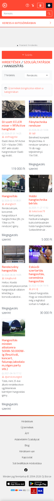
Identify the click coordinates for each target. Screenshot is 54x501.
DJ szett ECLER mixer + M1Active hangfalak (13, 125)
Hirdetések (11, 62)
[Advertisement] (27, 35)
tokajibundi (10, 278)
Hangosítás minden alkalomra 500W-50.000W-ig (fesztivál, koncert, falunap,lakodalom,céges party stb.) (13, 354)
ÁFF (27, 433)
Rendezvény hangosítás (10, 268)
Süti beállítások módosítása (27, 463)
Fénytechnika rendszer (38, 123)
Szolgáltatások (37, 62)
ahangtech (10, 204)
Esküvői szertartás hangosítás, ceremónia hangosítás (37, 274)
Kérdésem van (27, 451)
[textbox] (37, 75)
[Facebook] (25, 470)
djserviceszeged (13, 376)
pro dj (34, 289)
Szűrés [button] (28, 55)
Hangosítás (9, 196)
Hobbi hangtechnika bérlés (38, 199)
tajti (33, 133)
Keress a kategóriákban (19, 23)
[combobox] (37, 75)
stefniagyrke (11, 137)
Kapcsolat (27, 457)
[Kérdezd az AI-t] (33, 5)
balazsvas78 (38, 211)
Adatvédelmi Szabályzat (27, 439)
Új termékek (27, 427)
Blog (27, 445)
